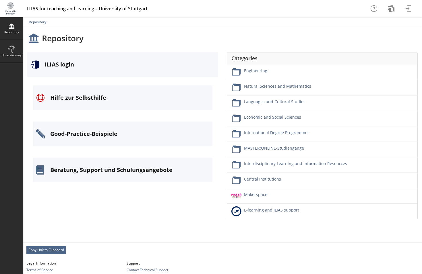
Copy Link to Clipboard (46, 249)
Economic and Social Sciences (272, 117)
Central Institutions (262, 179)
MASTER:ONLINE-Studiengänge (274, 148)
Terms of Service (39, 269)
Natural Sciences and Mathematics (277, 86)
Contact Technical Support (147, 269)
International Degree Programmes (276, 132)
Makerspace (255, 194)
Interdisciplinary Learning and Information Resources (295, 163)
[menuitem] (391, 8)
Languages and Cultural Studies (274, 101)
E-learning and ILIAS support (271, 210)
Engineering (255, 70)
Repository (37, 21)
